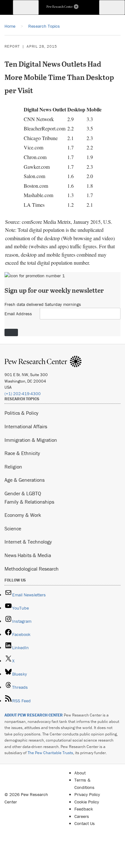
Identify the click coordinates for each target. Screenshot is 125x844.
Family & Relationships (29, 501)
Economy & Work (22, 515)
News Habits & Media (27, 555)
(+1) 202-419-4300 (22, 393)
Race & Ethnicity (22, 453)
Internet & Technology (28, 541)
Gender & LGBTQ (22, 493)
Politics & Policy (21, 413)
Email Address (18, 314)
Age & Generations (24, 480)
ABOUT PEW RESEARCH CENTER (33, 715)
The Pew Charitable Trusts (50, 752)
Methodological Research (31, 568)
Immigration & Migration (30, 440)
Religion (13, 466)
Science (12, 528)
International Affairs (25, 426)
